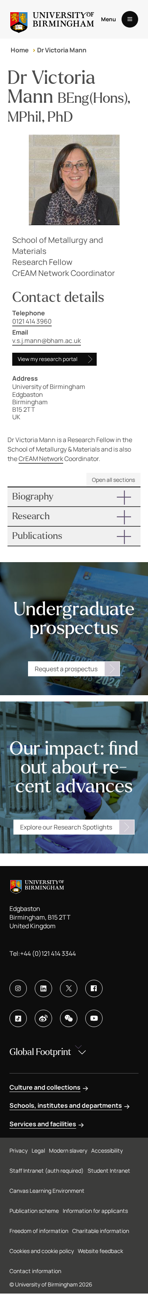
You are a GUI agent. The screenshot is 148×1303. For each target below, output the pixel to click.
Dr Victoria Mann (61, 50)
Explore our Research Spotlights (66, 827)
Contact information (35, 1271)
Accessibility (107, 1150)
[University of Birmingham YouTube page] (94, 1018)
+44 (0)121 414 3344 (48, 953)
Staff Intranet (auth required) (46, 1170)
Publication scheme (34, 1210)
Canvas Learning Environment (46, 1190)
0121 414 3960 (32, 321)
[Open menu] (130, 19)
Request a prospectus (66, 668)
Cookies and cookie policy (41, 1251)
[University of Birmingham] (52, 19)
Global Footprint (40, 1052)
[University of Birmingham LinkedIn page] (43, 988)
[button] (74, 496)
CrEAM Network (41, 458)
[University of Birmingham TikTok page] (18, 1018)
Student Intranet (109, 1170)
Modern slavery (68, 1150)
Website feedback (100, 1251)
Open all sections (113, 479)
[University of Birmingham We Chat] (68, 1018)
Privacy (18, 1150)
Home (20, 50)
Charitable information (100, 1231)
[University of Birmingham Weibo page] (43, 1018)
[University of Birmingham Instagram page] (18, 988)
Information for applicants (95, 1210)
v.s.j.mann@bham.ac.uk (46, 340)
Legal (38, 1150)
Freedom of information (38, 1231)
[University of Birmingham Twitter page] (68, 988)
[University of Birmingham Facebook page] (94, 988)
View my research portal (47, 359)
